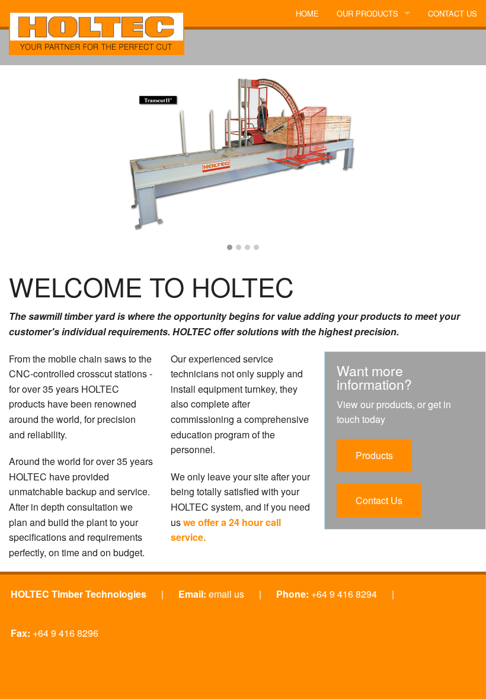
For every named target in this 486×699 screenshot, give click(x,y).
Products (374, 455)
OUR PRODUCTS (367, 13)
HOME (307, 13)
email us (226, 594)
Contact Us (379, 500)
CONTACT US (452, 13)
